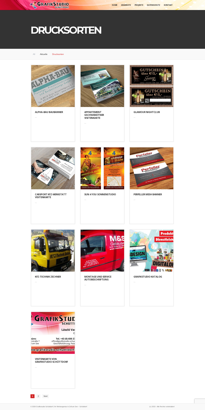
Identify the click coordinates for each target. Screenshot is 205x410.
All (34, 54)
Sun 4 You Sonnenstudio (100, 194)
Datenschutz (153, 5)
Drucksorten (58, 54)
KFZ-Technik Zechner (48, 276)
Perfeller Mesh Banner (148, 194)
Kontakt (168, 5)
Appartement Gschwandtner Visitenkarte (94, 114)
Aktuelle (43, 54)
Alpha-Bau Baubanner (49, 112)
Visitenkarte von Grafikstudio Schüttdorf (51, 360)
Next (45, 396)
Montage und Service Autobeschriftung (97, 278)
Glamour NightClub (147, 112)
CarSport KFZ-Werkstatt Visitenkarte (50, 196)
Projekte (139, 5)
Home (114, 5)
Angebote (126, 5)
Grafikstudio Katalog (148, 276)
